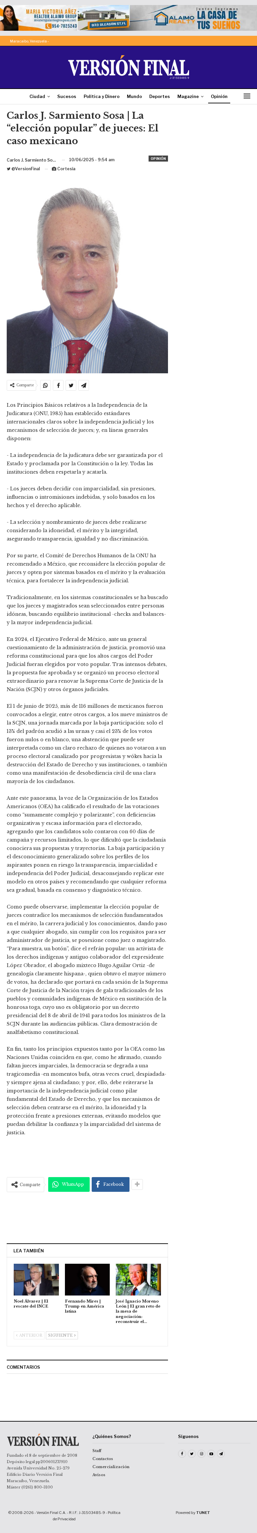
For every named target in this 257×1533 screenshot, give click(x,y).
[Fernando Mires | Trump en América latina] (87, 1279)
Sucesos (66, 96)
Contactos (102, 1458)
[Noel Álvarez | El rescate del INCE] (36, 1279)
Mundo (134, 96)
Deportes (159, 96)
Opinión (219, 96)
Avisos (98, 1474)
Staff (96, 1450)
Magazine (188, 96)
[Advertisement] (87, 1218)
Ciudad (37, 96)
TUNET (203, 1512)
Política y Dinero (101, 96)
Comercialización (111, 1466)
